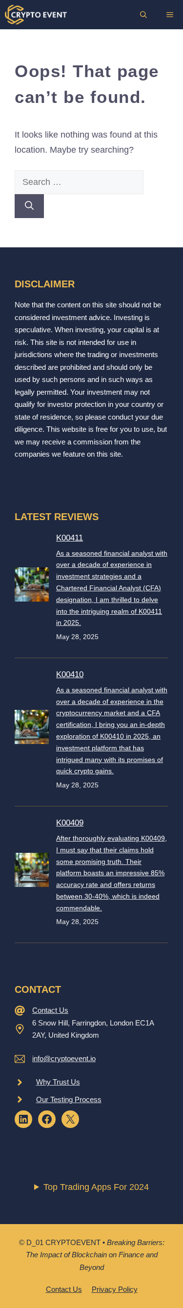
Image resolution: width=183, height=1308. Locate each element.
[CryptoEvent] (36, 14)
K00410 (69, 674)
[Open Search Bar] (143, 14)
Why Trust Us (58, 1082)
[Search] (29, 206)
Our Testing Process (69, 1099)
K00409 (69, 822)
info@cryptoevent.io (64, 1058)
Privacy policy (115, 1289)
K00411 (69, 538)
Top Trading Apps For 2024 (96, 1187)
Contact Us (50, 1010)
